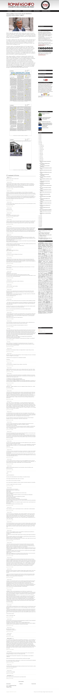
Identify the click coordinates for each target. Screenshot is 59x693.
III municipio (50, 273)
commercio (40, 261)
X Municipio (45, 310)
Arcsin (37, 691)
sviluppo (42, 304)
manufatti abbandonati (49, 279)
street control (45, 303)
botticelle (50, 256)
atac (44, 254)
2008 (40, 226)
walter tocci (42, 310)
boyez (52, 256)
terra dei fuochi (40, 305)
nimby (45, 286)
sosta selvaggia (46, 301)
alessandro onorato (40, 249)
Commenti (40, 331)
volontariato (39, 310)
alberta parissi (46, 248)
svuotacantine (45, 304)
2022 (40, 138)
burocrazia (49, 257)
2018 (40, 142)
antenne (45, 251)
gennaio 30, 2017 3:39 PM (9, 510)
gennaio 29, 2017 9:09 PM (9, 263)
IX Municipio (43, 276)
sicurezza (47, 300)
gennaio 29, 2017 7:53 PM (9, 217)
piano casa (42, 291)
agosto (41, 150)
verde (50, 307)
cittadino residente (9, 638)
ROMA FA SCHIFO (13, 691)
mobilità (52, 284)
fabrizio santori (51, 267)
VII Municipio (50, 308)
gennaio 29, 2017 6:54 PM (9, 180)
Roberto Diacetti (48, 297)
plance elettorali (42, 292)
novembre (41, 146)
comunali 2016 (45, 261)
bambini (42, 255)
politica (48, 292)
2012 (40, 221)
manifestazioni (43, 279)
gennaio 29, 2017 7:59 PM (9, 224)
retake (43, 296)
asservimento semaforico (41, 254)
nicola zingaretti (43, 286)
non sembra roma (51, 286)
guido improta (42, 272)
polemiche (45, 292)
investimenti (39, 275)
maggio (41, 154)
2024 (40, 137)
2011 (40, 222)
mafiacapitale (51, 278)
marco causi (49, 280)
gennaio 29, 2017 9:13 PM (9, 269)
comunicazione (51, 261)
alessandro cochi (51, 248)
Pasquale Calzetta (43, 290)
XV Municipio (40, 312)
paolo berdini (48, 288)
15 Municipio (50, 243)
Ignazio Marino (40, 273)
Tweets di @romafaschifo (41, 75)
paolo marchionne (40, 289)
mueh (48, 285)
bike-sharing (42, 256)
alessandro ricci (45, 249)
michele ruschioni (48, 284)
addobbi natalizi (40, 247)
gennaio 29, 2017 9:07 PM (9, 255)
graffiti (52, 271)
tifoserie (47, 305)
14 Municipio (46, 243)
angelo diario (41, 251)
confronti (39, 262)
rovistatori (48, 298)
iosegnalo (46, 275)
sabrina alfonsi (51, 298)
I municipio (50, 272)
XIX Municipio (51, 311)
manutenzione (40, 280)
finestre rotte (47, 268)
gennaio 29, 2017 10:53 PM (9, 346)
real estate (42, 295)
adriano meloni (47, 247)
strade (42, 303)
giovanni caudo (51, 270)
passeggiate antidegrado (47, 290)
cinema (42, 260)
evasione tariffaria (40, 267)
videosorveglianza (45, 308)
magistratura (39, 279)
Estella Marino (51, 266)
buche (42, 257)
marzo (41, 157)
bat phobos (49, 255)
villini (44, 309)
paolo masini (44, 289)
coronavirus (42, 262)
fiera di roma (44, 268)
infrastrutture (47, 274)
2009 (40, 225)
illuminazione (39, 274)
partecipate (39, 290)
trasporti (47, 306)
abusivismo (40, 246)
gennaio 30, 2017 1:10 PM (9, 409)
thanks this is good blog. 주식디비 (43, 230)
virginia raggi (47, 309)
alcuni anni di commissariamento (16, 66)
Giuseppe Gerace (42, 271)
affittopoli (44, 248)
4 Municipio (46, 244)
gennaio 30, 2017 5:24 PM (9, 540)
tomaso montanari (51, 305)
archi (48, 252)
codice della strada (47, 260)
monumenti (42, 285)
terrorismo (43, 305)
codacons (44, 260)
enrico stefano (47, 266)
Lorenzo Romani (9, 675)
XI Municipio (49, 310)
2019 (40, 141)
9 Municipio (51, 245)
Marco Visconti (46, 281)
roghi (41, 298)
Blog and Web (51, 691)
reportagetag (39, 296)
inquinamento (51, 274)
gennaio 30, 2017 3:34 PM (9, 505)
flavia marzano (51, 268)
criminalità (41, 263)
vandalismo (47, 307)
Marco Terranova (42, 281)
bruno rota (39, 257)
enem (44, 266)
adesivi (44, 247)
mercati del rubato (43, 283)
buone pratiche (45, 257)
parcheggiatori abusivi (50, 289)
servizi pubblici (40, 300)
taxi (51, 304)
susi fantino (51, 303)
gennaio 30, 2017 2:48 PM (9, 429)
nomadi (47, 286)
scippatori (39, 299)
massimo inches (44, 282)
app (40, 252)
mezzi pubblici (40, 284)
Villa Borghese (42, 309)
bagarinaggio (39, 255)
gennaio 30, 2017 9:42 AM (9, 371)
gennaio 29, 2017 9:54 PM (9, 297)
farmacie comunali (40, 268)
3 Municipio (43, 244)
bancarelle (45, 255)
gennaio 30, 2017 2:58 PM (9, 447)
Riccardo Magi (46, 296)
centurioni (45, 259)
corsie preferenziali (50, 262)
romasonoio (43, 298)
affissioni (40, 248)
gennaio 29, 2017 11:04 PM (9, 351)
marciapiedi (46, 280)
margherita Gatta (50, 281)
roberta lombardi (45, 297)
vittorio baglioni (51, 309)
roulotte (45, 298)
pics (44, 291)
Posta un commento (21, 681)
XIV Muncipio (47, 311)
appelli (42, 252)
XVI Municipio (44, 312)
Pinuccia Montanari (48, 291)
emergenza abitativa (40, 266)
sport (42, 302)
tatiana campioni (48, 304)
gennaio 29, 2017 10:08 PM (9, 326)
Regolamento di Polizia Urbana (48, 295)
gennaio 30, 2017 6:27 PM (9, 625)
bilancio (45, 256)
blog (46, 256)
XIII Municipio (43, 311)
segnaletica (46, 299)
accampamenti (44, 246)
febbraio (41, 158)
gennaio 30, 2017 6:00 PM (9, 577)
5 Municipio (50, 244)
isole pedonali (50, 275)
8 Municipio (47, 245)
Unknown (8, 177)
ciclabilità (39, 260)
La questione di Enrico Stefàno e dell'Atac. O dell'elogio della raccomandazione (46, 118)
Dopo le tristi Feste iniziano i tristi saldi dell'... (46, 209)
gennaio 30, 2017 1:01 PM (9, 399)
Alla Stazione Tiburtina (45, 127)
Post (40, 329)
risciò (40, 297)
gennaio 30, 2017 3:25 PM (9, 485)
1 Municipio (41, 242)
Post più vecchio (34, 683)
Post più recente (8, 683)
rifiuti (49, 296)
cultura (44, 263)
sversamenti (39, 304)
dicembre (41, 145)
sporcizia (39, 302)
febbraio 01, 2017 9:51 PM (9, 678)
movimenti (46, 285)
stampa (47, 302)
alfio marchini (49, 249)
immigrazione (43, 274)
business (52, 257)
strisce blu (48, 303)
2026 (40, 134)
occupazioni (39, 287)
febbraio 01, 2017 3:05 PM (9, 668)
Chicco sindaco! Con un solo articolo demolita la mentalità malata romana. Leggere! (18, 14)
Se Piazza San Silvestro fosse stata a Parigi (44, 121)
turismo (51, 306)
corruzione (45, 262)
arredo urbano (41, 253)
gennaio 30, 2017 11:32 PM (9, 636)
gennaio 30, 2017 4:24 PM (9, 519)
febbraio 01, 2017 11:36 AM (9, 662)
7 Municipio (43, 245)
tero (52, 304)
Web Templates (41, 691)
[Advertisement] (45, 19)
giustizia (46, 271)
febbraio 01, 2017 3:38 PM (9, 673)
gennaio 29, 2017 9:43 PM (9, 282)
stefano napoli (39, 303)
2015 (40, 217)
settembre (41, 149)
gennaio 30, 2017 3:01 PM (9, 457)
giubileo (39, 271)
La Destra (47, 276)
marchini (43, 280)
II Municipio (45, 273)
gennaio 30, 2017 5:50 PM (9, 555)
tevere (45, 305)
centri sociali (42, 259)
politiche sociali (51, 292)
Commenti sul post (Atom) (12, 685)
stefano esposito (50, 302)
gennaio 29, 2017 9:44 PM (9, 287)
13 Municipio (42, 243)
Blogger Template (45, 691)
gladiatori (48, 271)
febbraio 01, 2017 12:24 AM (9, 649)
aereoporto (51, 247)
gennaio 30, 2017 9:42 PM (9, 631)
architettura (51, 252)
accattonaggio (49, 246)
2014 (40, 218)
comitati (52, 260)
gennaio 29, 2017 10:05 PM (9, 310)
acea (52, 246)
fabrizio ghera (47, 267)
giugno (41, 153)
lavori (52, 276)
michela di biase (44, 284)
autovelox (52, 254)
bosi (48, 256)
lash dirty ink (49, 276)
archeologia (45, 252)
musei (49, 285)
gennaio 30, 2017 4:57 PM (9, 528)
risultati (42, 297)
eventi (44, 267)
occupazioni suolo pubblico (45, 287)
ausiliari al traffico (48, 254)
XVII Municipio (50, 312)
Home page (21, 683)
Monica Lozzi (39, 285)
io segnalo (43, 275)
